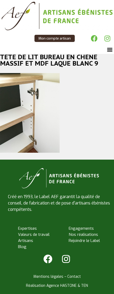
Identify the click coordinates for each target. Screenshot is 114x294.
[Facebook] (94, 38)
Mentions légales (48, 276)
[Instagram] (107, 38)
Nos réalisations (83, 234)
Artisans (25, 240)
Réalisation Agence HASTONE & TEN (57, 285)
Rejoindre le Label (84, 240)
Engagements (81, 228)
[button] (109, 49)
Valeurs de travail (34, 234)
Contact (74, 276)
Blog (22, 246)
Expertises (27, 228)
